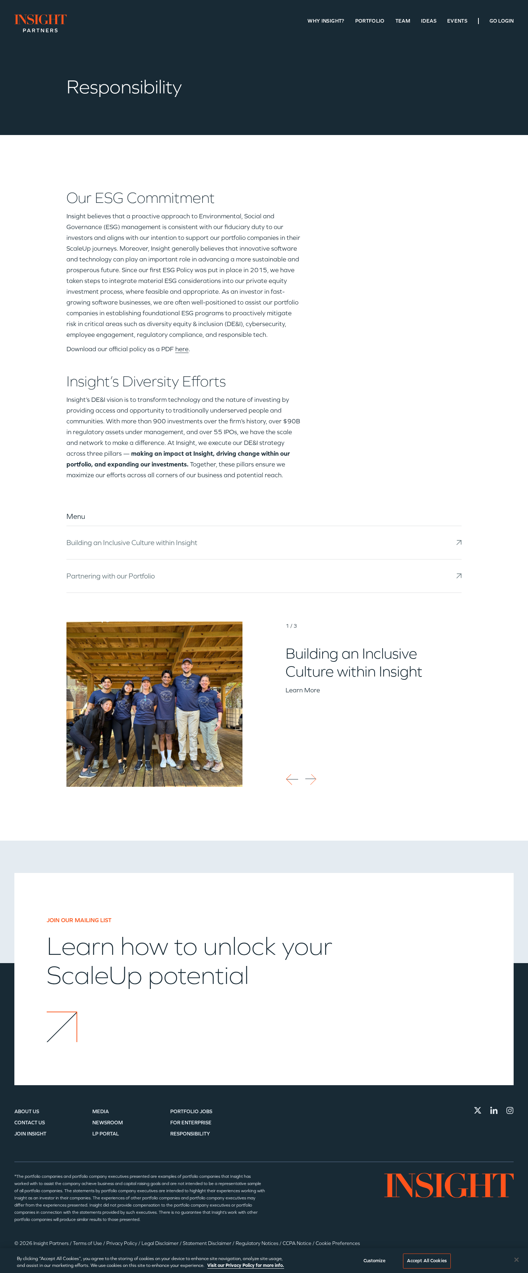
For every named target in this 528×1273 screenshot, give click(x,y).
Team (402, 21)
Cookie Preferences (338, 1243)
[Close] (516, 1260)
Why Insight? (325, 21)
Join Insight (30, 1134)
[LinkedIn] (493, 1110)
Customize (374, 1261)
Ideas (428, 21)
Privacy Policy (122, 1243)
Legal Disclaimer (161, 1243)
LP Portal (105, 1134)
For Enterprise (191, 1123)
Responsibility (190, 1134)
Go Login (502, 21)
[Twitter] (477, 1110)
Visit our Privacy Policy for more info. (245, 1265)
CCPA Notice (297, 1243)
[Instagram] (510, 1110)
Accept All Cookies (427, 1261)
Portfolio (370, 21)
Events (457, 21)
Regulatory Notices (257, 1243)
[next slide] (311, 780)
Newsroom (107, 1123)
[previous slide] (292, 780)
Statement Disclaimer (207, 1243)
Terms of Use (88, 1243)
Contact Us (29, 1123)
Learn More (303, 690)
